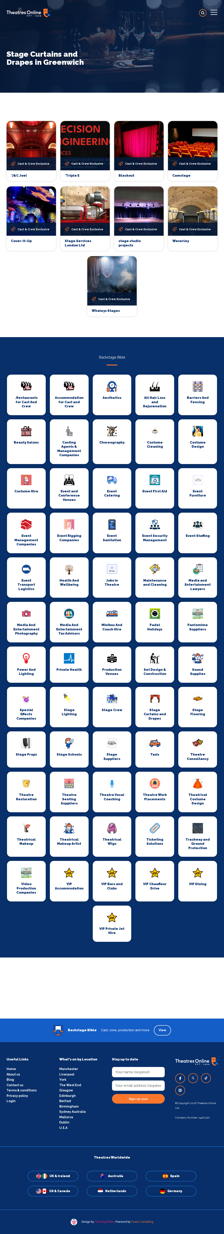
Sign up (112, 656)
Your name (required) (91, 629)
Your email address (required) (97, 606)
